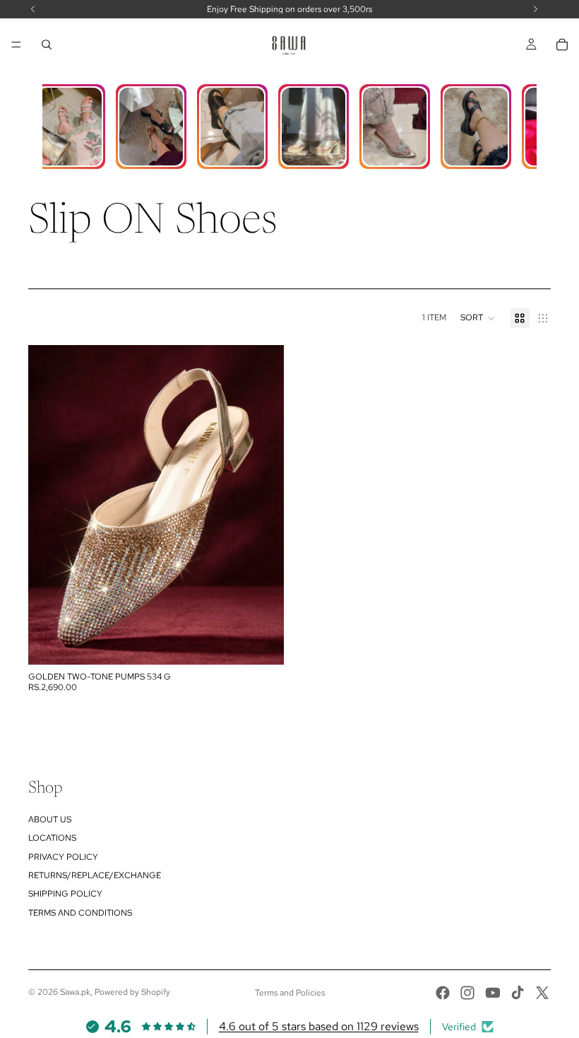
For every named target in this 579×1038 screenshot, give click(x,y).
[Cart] (562, 44)
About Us (49, 819)
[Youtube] (492, 992)
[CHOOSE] (262, 643)
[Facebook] (442, 992)
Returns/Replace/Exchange (94, 875)
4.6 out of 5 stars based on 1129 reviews (319, 1026)
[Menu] (16, 44)
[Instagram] (467, 992)
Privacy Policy (63, 857)
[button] (478, 318)
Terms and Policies (290, 992)
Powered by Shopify (132, 992)
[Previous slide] (49, 504)
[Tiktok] (517, 992)
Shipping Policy (65, 893)
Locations (52, 838)
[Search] (46, 44)
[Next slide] (262, 504)
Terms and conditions (80, 913)
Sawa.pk (75, 992)
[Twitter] (542, 992)
